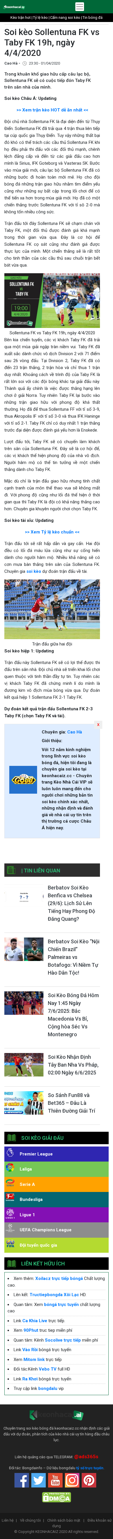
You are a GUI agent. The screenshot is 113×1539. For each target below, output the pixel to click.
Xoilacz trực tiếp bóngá (59, 1278)
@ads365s (86, 1456)
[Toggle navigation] (79, 6)
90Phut (30, 1330)
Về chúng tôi (32, 1520)
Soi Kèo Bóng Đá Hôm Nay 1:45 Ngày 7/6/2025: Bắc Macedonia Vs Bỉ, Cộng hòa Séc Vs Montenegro (73, 1014)
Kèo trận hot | (21, 17)
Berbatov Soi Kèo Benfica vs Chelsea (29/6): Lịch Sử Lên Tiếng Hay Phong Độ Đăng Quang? (71, 903)
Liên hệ (9, 1520)
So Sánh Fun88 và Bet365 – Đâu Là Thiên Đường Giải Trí (71, 1103)
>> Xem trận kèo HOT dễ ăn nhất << (52, 110)
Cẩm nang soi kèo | (66, 17)
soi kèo (33, 571)
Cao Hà (74, 732)
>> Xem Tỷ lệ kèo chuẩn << (52, 532)
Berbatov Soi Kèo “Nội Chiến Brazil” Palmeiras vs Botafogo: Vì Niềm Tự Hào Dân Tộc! (73, 957)
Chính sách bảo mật (65, 1520)
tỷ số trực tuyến (89, 1468)
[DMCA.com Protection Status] (56, 1497)
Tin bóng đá (93, 17)
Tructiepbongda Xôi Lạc (54, 1294)
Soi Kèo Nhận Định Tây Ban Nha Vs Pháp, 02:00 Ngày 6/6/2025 (73, 1065)
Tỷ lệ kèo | (41, 17)
